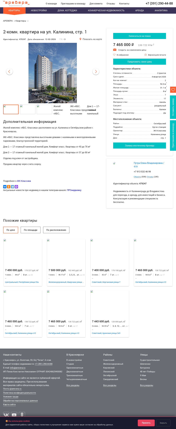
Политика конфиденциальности (19, 392)
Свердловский (110, 379)
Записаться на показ (140, 35)
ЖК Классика (24, 180)
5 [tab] (37, 252)
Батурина (145, 367)
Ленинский (109, 371)
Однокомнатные (74, 367)
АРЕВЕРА (8, 20)
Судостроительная (150, 360)
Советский (108, 360)
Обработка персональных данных (20, 400)
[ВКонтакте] (4, 186)
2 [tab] (15, 252)
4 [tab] (30, 252)
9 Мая (143, 375)
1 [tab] (7, 252)
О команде (51, 3)
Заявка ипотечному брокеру (139, 145)
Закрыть (163, 423)
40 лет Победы (147, 371)
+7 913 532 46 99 (142, 171)
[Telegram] (12, 186)
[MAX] (16, 186)
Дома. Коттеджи (67, 10)
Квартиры (14, 10)
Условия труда (10, 396)
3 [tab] (22, 252)
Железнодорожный (113, 363)
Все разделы (72, 385)
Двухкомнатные (74, 371)
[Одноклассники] (8, 186)
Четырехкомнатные (76, 379)
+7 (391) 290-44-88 (43, 363)
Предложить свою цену (139, 61)
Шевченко (145, 363)
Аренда (139, 10)
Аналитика (161, 10)
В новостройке (74, 360)
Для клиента (96, 3)
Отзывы (111, 3)
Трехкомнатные (74, 375)
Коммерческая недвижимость (106, 10)
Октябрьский (110, 375)
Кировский (109, 367)
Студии (70, 363)
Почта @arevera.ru (12, 388)
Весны (143, 379)
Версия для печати (157, 55)
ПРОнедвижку (74, 190)
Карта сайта (9, 404)
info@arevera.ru (18, 367)
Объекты (137, 177)
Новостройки (39, 10)
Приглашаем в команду (73, 3)
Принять (146, 423)
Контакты (124, 3)
